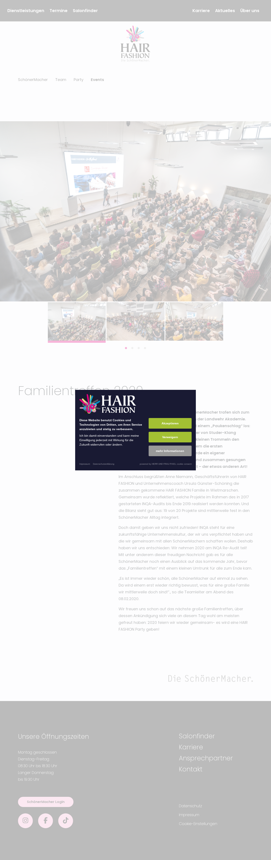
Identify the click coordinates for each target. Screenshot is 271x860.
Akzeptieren (170, 423)
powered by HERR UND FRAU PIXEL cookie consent (166, 464)
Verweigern (170, 437)
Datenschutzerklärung (103, 464)
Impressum (84, 464)
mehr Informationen (170, 451)
